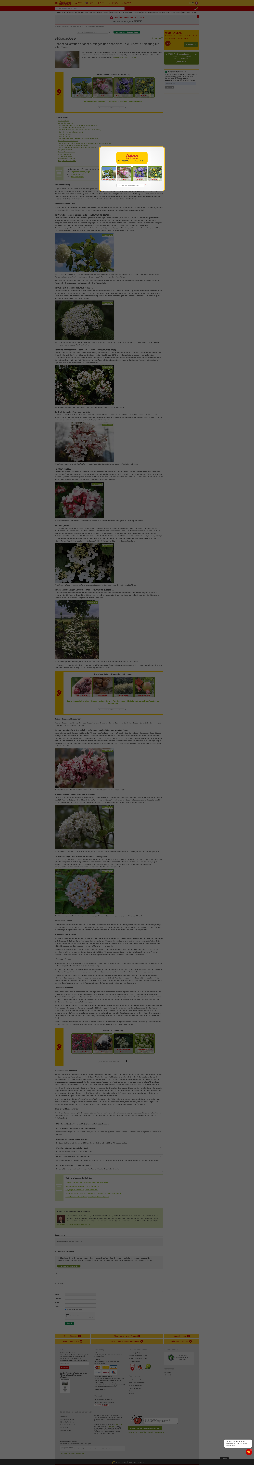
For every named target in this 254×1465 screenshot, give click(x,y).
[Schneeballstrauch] (109, 173)
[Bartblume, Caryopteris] (140, 173)
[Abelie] (124, 173)
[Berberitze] (155, 173)
